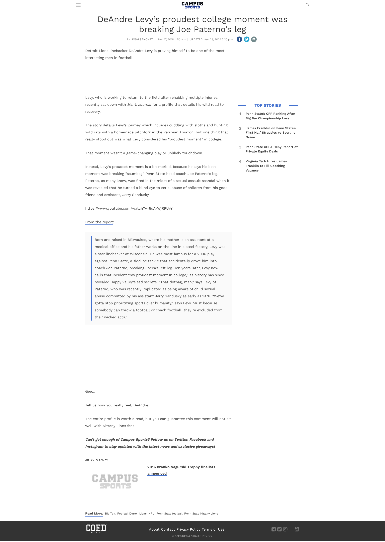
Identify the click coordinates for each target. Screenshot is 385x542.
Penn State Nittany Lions (201, 513)
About (154, 529)
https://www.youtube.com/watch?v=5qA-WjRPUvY (128, 208)
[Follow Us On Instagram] (285, 529)
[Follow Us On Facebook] (273, 529)
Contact (168, 529)
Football (122, 513)
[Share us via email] (254, 39)
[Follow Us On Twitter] (279, 529)
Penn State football (169, 513)
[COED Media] (96, 532)
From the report (99, 222)
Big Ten (110, 513)
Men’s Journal (139, 104)
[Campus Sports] (192, 5)
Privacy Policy (188, 529)
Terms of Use (213, 529)
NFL (151, 513)
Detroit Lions (138, 513)
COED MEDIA (182, 536)
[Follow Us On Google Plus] (291, 529)
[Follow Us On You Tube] (296, 529)
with (122, 104)
